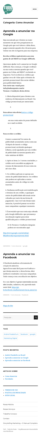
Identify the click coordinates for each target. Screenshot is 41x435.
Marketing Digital (10, 338)
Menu (35, 9)
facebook (25, 295)
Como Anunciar (16, 246)
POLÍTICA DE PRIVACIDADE (15, 393)
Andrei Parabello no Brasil (15, 355)
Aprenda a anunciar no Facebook (17, 360)
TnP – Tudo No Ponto (10, 429)
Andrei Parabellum (11, 334)
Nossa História (8, 404)
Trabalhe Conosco (10, 414)
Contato (6, 418)
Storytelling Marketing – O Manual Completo (20, 423)
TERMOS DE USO (11, 390)
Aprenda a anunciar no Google (16, 358)
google (25, 246)
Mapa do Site (8, 306)
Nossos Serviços (9, 409)
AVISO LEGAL (10, 395)
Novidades (9, 379)
